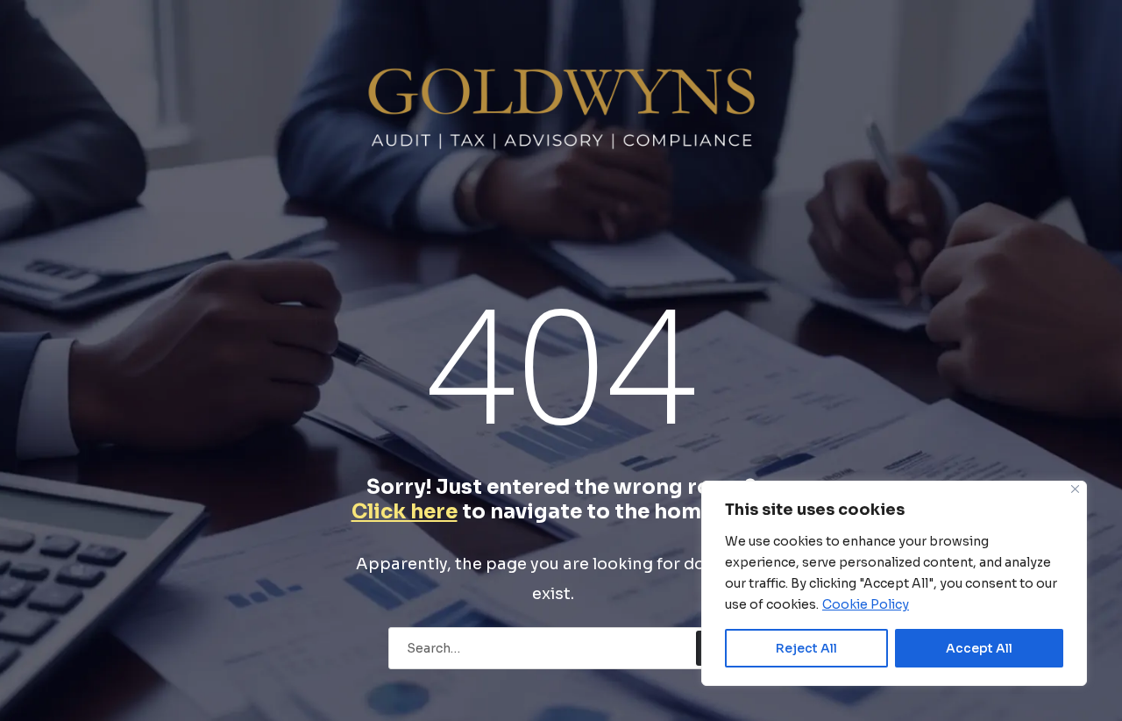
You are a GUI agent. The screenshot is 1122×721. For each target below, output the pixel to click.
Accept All (979, 648)
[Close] (1075, 489)
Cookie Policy (865, 604)
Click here (405, 512)
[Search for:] (561, 647)
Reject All (806, 648)
